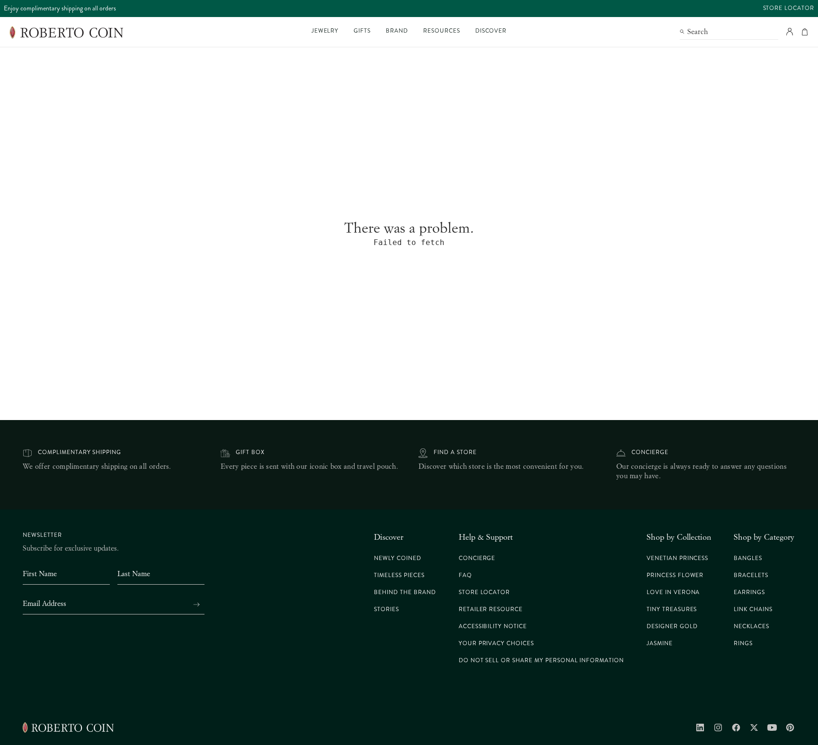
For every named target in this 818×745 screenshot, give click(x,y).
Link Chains (753, 609)
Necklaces (751, 626)
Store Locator (788, 8)
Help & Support (486, 537)
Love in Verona (673, 592)
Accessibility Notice (493, 626)
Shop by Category (764, 537)
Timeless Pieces (399, 575)
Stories (386, 609)
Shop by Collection (679, 537)
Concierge (649, 452)
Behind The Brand (405, 592)
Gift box (250, 452)
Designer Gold (672, 626)
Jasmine (660, 644)
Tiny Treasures (672, 609)
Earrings (749, 592)
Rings (743, 644)
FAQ (465, 575)
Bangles (748, 558)
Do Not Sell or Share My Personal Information (541, 661)
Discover (388, 537)
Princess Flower (675, 575)
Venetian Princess (677, 558)
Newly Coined (397, 558)
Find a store (455, 452)
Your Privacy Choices (496, 644)
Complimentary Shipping (79, 452)
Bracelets (751, 575)
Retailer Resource (491, 609)
